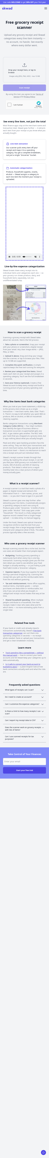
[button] (24, 70)
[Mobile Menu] (46, 8)
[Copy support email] (43, 1152)
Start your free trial (24, 770)
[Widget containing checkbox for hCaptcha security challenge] (24, 104)
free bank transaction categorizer (22, 631)
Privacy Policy (29, 96)
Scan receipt (24, 87)
